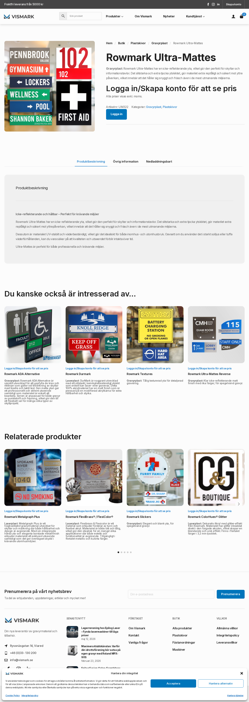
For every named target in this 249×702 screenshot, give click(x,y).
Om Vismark (143, 16)
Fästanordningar (183, 642)
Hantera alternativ (221, 683)
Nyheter (169, 16)
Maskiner (178, 649)
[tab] (91, 161)
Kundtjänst (194, 16)
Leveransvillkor (227, 642)
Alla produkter (182, 628)
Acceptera (173, 683)
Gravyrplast (159, 43)
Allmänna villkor (227, 628)
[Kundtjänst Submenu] (203, 16)
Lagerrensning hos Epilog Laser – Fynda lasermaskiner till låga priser (100, 632)
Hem (109, 43)
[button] (242, 673)
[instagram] (213, 4)
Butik (121, 43)
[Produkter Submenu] (121, 16)
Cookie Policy (12, 695)
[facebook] (208, 4)
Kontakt (134, 635)
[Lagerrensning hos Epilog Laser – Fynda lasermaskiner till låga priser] (72, 633)
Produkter (113, 16)
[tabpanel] (124, 219)
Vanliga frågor (138, 642)
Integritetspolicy (30, 695)
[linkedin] (218, 4)
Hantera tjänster (235, 695)
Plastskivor (138, 43)
